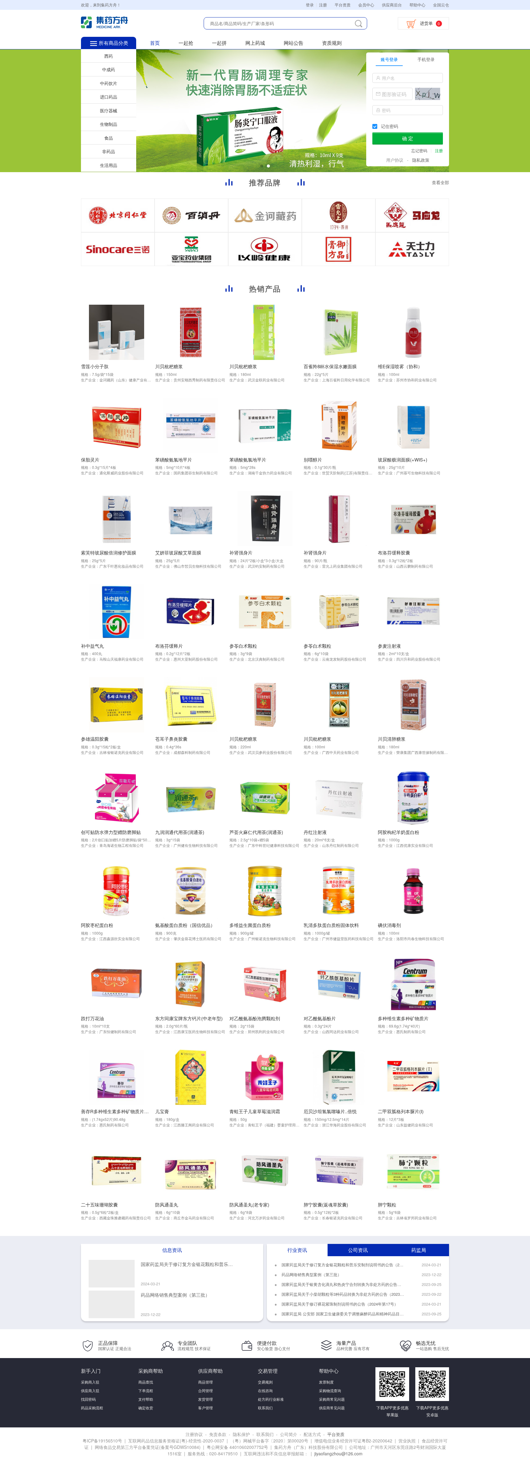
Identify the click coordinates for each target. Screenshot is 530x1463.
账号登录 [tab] (389, 59)
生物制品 (108, 124)
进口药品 (108, 97)
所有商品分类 (113, 42)
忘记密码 (419, 150)
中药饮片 (108, 83)
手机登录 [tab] (426, 59)
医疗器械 (108, 110)
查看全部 (440, 182)
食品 (108, 138)
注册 (323, 5)
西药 (108, 56)
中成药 (108, 69)
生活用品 (108, 165)
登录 (310, 5)
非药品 (108, 151)
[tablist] (407, 59)
